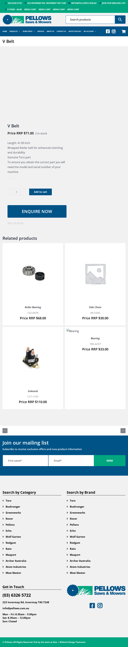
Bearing (95, 338)
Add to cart (40, 191)
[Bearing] (72, 331)
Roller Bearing (33, 307)
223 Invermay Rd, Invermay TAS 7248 (25, 602)
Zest (55, 642)
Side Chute (95, 307)
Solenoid (33, 391)
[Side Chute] (95, 247)
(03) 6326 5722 (16, 595)
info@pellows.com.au (15, 608)
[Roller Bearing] (33, 247)
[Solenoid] (33, 331)
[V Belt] (32, 85)
